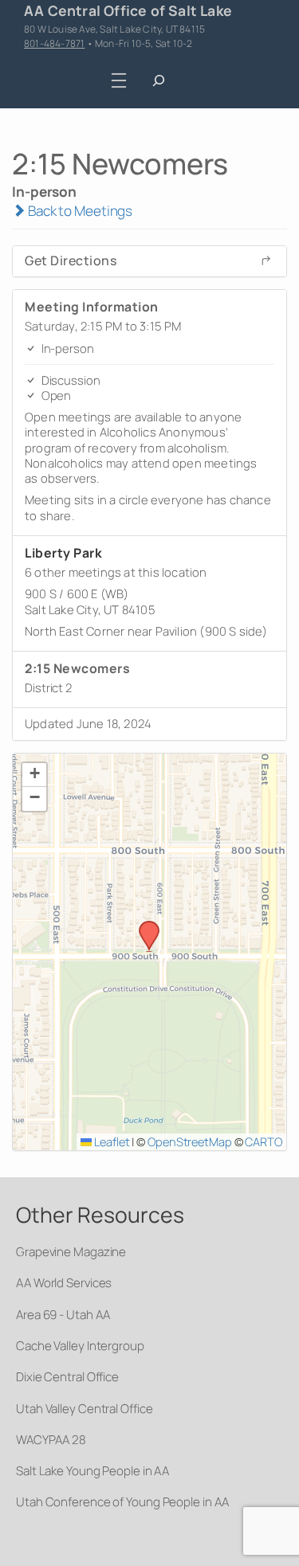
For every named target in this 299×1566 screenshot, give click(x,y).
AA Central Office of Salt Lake (128, 10)
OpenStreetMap (190, 1141)
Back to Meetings (79, 211)
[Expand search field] (158, 80)
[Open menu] (118, 81)
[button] (143, 925)
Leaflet (110, 1141)
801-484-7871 (54, 43)
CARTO (263, 1141)
